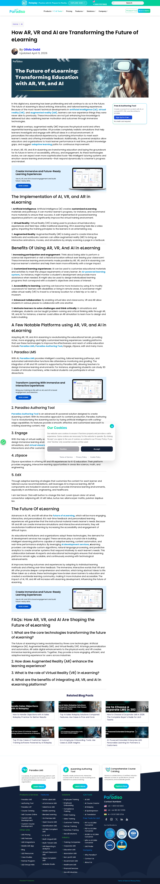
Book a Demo (144, 11)
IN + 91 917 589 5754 (116, 814)
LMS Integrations (28, 842)
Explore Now (121, 786)
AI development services (75, 544)
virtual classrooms (39, 445)
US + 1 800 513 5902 (116, 806)
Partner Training (70, 826)
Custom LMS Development (27, 819)
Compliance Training (69, 810)
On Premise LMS (49, 818)
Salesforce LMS (49, 807)
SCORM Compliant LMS (50, 830)
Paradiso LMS (27, 346)
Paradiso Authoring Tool (48, 346)
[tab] (58, 634)
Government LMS (71, 861)
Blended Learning (49, 814)
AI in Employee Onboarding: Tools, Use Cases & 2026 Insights (77, 741)
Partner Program (28, 861)
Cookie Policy (95, 457)
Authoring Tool (27, 803)
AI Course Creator (92, 803)
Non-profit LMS (70, 857)
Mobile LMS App (27, 846)
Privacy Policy (135, 881)
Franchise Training (71, 830)
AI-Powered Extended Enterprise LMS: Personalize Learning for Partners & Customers (124, 743)
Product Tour (131, 11)
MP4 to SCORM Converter (91, 841)
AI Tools (58, 11)
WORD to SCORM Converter (92, 835)
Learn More (38, 786)
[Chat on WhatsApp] (3, 442)
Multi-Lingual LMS (49, 839)
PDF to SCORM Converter (90, 829)
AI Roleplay (89, 807)
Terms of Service (124, 881)
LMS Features (26, 838)
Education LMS (69, 849)
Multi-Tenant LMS (50, 843)
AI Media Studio (49, 864)
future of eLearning (63, 515)
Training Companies (72, 842)
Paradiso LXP (26, 807)
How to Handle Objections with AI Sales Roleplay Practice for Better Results (31, 715)
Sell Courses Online (29, 814)
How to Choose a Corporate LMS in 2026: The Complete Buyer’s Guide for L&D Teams (126, 717)
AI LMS (87, 799)
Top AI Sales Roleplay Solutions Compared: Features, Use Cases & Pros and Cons (80, 715)
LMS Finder (89, 846)
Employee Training (71, 799)
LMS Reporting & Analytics (49, 847)
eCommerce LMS (50, 803)
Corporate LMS (70, 846)
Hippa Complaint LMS (49, 859)
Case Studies (26, 857)
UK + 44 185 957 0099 (116, 810)
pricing (69, 11)
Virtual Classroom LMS (50, 853)
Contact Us (89, 858)
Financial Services (71, 868)
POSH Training (69, 815)
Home (15, 24)
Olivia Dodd (32, 49)
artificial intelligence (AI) (84, 109)
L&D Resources (27, 853)
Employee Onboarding (68, 804)
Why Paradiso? (91, 855)
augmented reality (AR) (43, 112)
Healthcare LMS (70, 864)
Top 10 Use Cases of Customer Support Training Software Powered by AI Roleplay (32, 741)
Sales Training (69, 819)
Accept (97, 449)
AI (21, 24)
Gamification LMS (50, 826)
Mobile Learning (49, 811)
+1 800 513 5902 (100, 4)
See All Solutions (70, 834)
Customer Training (71, 822)
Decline (63, 449)
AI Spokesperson (91, 811)
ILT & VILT (46, 835)
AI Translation (90, 814)
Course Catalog (27, 811)
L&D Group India (27, 864)
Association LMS (70, 853)
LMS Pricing (25, 834)
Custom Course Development (27, 825)
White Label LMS (49, 799)
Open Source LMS (50, 822)
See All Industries (70, 872)
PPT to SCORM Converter (90, 824)
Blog (23, 849)
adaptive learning (42, 144)
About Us (88, 862)
